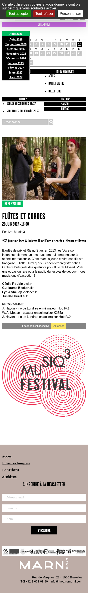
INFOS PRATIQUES (65, 72)
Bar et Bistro (56, 84)
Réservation (12, 204)
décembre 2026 (16, 58)
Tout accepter (19, 13)
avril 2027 (15, 77)
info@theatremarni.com (66, 581)
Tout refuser (44, 13)
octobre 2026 (16, 49)
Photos (65, 109)
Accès (7, 456)
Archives (9, 477)
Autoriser (58, 325)
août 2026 (15, 39)
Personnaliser (70, 13)
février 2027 (16, 67)
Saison (65, 104)
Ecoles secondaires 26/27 (21, 104)
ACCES (51, 76)
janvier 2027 (16, 63)
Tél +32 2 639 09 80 (34, 581)
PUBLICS (23, 99)
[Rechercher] (50, 122)
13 (79, 44)
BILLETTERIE (54, 91)
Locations (65, 99)
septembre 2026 (15, 44)
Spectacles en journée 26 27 (23, 111)
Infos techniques (16, 463)
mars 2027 (15, 72)
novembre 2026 (16, 53)
